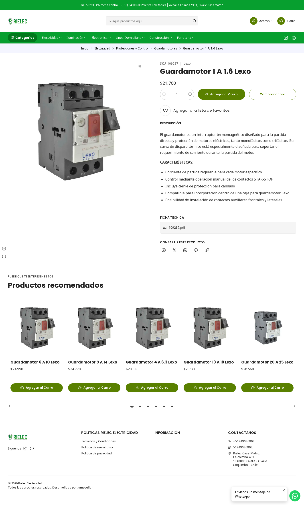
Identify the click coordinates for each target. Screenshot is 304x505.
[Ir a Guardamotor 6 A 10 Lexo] (36, 327)
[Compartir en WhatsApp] (185, 250)
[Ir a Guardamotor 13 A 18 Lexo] (210, 327)
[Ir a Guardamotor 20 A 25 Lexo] (267, 327)
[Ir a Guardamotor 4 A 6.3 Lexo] (152, 327)
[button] (22, 37)
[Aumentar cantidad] (190, 94)
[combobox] (152, 20)
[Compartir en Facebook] (163, 250)
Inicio (85, 48)
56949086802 (243, 447)
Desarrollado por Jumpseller (72, 487)
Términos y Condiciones (98, 441)
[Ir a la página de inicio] (18, 21)
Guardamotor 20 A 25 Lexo (267, 362)
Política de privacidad (96, 453)
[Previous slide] (11, 406)
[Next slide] (293, 406)
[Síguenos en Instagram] (286, 37)
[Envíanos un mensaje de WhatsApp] (294, 495)
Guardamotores (165, 48)
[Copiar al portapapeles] (207, 250)
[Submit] (194, 20)
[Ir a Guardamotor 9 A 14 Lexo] (94, 327)
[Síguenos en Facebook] (294, 37)
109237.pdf (177, 227)
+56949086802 (244, 441)
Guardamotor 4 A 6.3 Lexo (151, 362)
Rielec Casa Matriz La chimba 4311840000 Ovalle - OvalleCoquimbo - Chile (250, 459)
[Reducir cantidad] (164, 94)
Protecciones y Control (132, 48)
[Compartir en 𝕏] (174, 250)
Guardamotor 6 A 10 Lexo (34, 362)
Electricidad (102, 48)
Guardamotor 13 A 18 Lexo (209, 362)
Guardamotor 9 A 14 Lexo (92, 362)
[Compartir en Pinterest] (196, 250)
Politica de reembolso (97, 447)
